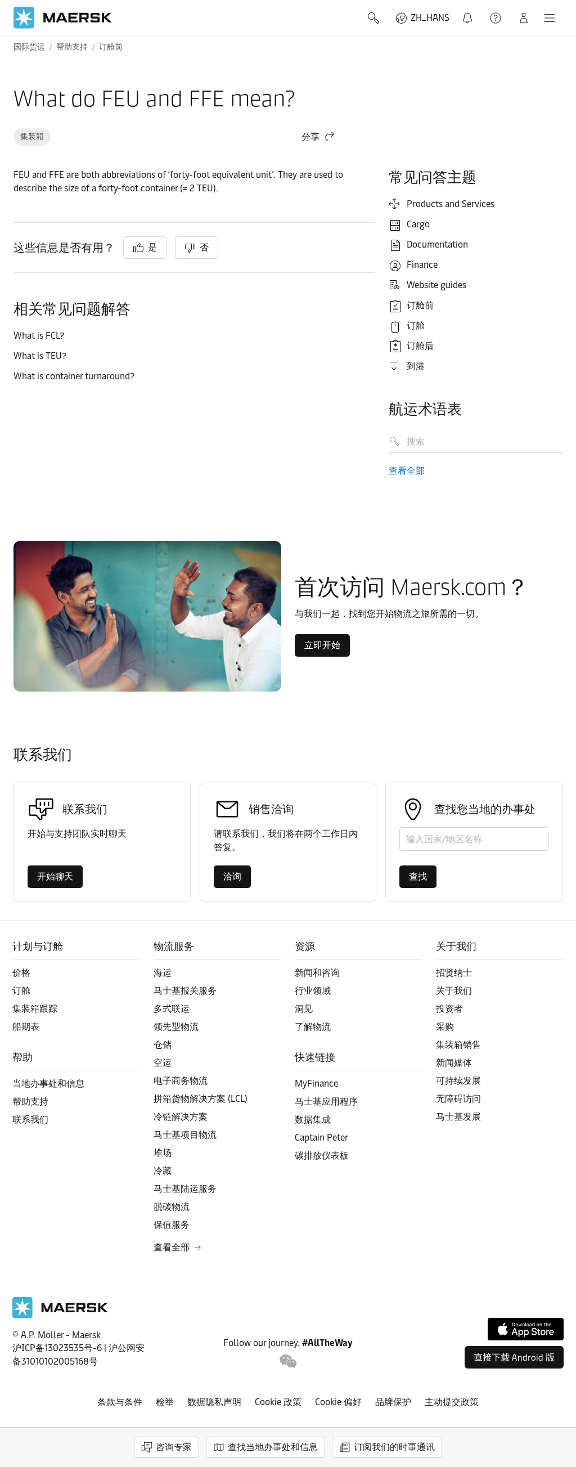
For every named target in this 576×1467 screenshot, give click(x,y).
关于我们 (454, 990)
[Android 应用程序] (514, 1357)
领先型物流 (176, 1026)
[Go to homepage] (63, 18)
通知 (468, 11)
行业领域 (313, 990)
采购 (445, 1026)
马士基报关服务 (185, 990)
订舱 (416, 325)
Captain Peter (321, 1137)
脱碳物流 (172, 1206)
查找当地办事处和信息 (273, 1447)
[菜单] (549, 18)
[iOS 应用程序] (526, 1329)
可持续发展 (458, 1080)
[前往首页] (60, 1315)
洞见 (304, 1008)
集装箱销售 (458, 1044)
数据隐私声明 (214, 1402)
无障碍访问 (458, 1098)
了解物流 (313, 1026)
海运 (163, 972)
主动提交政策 (452, 1402)
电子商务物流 (181, 1080)
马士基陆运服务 (185, 1188)
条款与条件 (119, 1402)
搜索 (374, 18)
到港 (416, 366)
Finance (422, 264)
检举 (165, 1402)
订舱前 (111, 47)
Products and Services (450, 204)
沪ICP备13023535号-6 (57, 1348)
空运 (163, 1062)
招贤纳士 (454, 972)
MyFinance (316, 1083)
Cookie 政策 (278, 1402)
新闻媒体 (454, 1062)
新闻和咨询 (317, 972)
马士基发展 (458, 1116)
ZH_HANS (430, 17)
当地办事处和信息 (48, 1083)
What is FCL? (40, 335)
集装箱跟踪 (34, 1008)
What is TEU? (41, 356)
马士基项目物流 (185, 1134)
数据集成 (313, 1119)
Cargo (418, 224)
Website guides (436, 285)
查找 (418, 876)
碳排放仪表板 (322, 1155)
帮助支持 (496, 18)
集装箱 (32, 136)
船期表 (25, 1026)
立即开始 (322, 645)
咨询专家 (174, 1447)
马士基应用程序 (326, 1101)
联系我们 (30, 1119)
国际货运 (29, 47)
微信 (288, 1361)
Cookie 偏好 (338, 1402)
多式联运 (172, 1008)
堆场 (163, 1152)
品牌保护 (393, 1402)
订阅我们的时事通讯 (394, 1447)
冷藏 (163, 1170)
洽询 (232, 876)
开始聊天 (55, 876)
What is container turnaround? (75, 376)
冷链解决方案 (181, 1116)
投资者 (449, 1008)
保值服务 (172, 1224)
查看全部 (407, 470)
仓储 (163, 1044)
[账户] (523, 18)
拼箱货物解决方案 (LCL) (201, 1098)
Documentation (437, 244)
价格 (21, 972)
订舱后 (420, 345)
